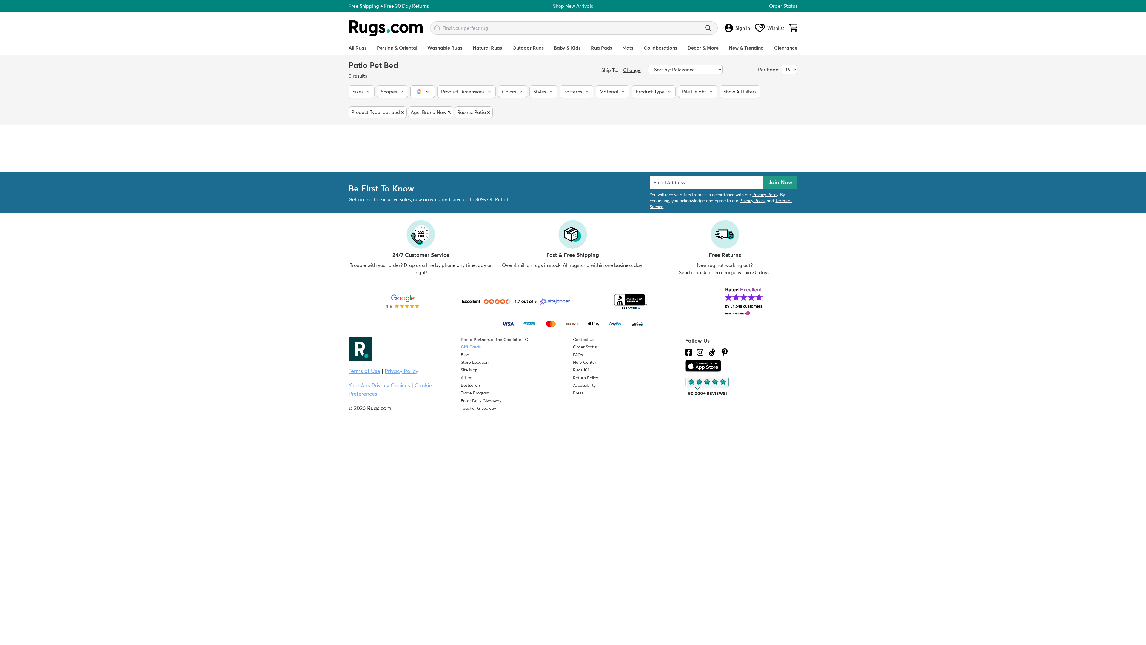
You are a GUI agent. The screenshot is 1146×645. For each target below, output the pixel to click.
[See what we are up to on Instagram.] (700, 352)
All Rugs (357, 48)
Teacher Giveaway (478, 408)
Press (578, 393)
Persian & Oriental (397, 48)
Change (632, 70)
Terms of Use (364, 371)
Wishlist (775, 28)
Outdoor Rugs (528, 48)
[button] (362, 91)
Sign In (742, 28)
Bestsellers (471, 385)
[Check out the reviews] (707, 386)
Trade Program (475, 393)
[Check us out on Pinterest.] (724, 352)
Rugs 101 (581, 370)
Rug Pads (601, 48)
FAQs (578, 354)
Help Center (584, 362)
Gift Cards (471, 347)
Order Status (783, 6)
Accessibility (584, 385)
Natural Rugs (487, 48)
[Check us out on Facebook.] (688, 352)
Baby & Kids (567, 48)
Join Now (780, 182)
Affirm (466, 377)
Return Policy (585, 377)
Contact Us (583, 339)
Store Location (475, 362)
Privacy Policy (765, 194)
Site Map (469, 370)
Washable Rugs (444, 48)
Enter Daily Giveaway (481, 400)
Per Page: (769, 70)
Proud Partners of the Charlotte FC (494, 339)
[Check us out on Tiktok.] (712, 352)
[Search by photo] (437, 27)
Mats (627, 48)
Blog (465, 354)
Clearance (785, 48)
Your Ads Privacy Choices (379, 385)
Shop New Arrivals (573, 6)
